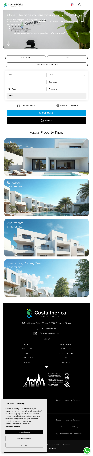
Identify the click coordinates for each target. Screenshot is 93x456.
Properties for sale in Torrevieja (68, 400)
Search (48, 121)
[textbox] (26, 75)
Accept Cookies (24, 432)
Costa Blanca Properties (21, 28)
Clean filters (28, 105)
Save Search (48, 113)
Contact (65, 362)
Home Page (16, 26)
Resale (27, 344)
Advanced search (69, 105)
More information (12, 427)
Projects (27, 349)
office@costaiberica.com (49, 333)
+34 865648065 (49, 328)
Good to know (65, 353)
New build (65, 344)
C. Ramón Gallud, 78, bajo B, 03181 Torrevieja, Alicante (49, 323)
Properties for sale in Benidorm (68, 420)
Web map (66, 444)
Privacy (50, 444)
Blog (65, 358)
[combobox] (26, 75)
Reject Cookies (24, 445)
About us (66, 349)
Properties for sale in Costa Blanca (68, 434)
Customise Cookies (24, 438)
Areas (27, 362)
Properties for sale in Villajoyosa (68, 427)
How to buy (27, 358)
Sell (27, 353)
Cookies (57, 444)
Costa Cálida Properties (21, 31)
